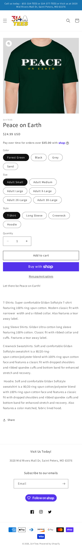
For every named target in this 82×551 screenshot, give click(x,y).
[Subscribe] (63, 483)
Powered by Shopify (49, 543)
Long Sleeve (34, 215)
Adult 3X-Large (47, 200)
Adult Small (15, 182)
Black (38, 157)
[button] (5, 20)
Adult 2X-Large (17, 200)
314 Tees (34, 543)
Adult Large (15, 191)
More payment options (41, 276)
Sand (10, 166)
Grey (55, 157)
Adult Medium (43, 182)
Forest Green (16, 157)
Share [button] (11, 420)
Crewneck (59, 215)
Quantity (8, 233)
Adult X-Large (42, 191)
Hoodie (12, 224)
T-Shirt (11, 215)
